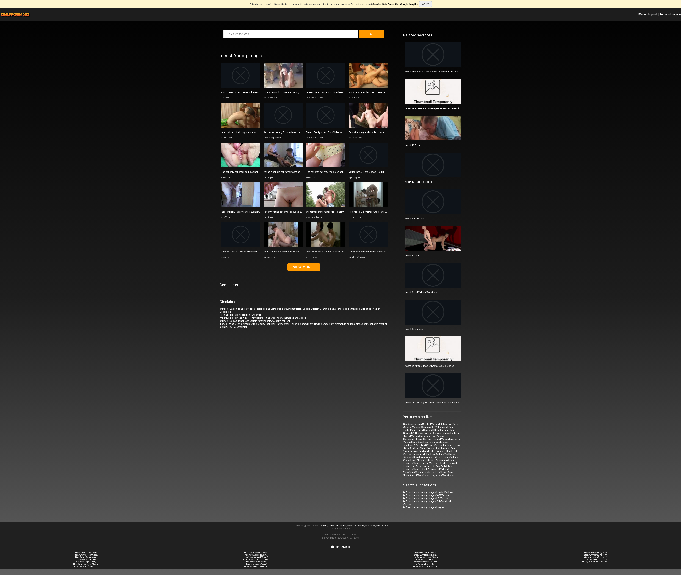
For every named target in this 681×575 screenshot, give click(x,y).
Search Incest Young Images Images (424, 507)
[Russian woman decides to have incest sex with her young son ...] (368, 87)
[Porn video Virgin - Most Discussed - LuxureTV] (368, 126)
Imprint (652, 14)
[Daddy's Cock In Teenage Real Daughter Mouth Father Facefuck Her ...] (240, 246)
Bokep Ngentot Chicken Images (433, 433)
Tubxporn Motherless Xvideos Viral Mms (433, 454)
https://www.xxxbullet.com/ (255, 555)
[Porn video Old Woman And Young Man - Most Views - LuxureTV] (283, 87)
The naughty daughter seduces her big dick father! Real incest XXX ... (257, 171)
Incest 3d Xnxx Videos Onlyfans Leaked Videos (429, 365)
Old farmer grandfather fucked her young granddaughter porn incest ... (343, 211)
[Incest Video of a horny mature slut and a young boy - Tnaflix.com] (240, 126)
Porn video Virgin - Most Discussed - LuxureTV (373, 132)
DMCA (642, 14)
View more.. (304, 267)
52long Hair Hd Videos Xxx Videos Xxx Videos (431, 435)
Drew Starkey (411, 448)
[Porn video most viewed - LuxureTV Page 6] (325, 246)
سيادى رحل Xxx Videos (442, 475)
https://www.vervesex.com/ (255, 552)
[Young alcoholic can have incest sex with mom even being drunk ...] (283, 166)
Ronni (450, 472)
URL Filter (370, 525)
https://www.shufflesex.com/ (86, 566)
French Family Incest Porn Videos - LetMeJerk (330, 132)
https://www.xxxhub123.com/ (255, 557)
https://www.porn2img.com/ (595, 555)
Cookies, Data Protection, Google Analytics (395, 4)
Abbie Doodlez (428, 448)
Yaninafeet (428, 466)
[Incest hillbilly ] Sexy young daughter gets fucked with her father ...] (240, 206)
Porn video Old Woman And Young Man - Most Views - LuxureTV (297, 92)
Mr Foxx (417, 466)
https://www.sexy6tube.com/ (425, 552)
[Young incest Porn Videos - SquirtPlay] (368, 166)
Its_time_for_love (452, 445)
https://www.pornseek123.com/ (425, 557)
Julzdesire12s (410, 445)
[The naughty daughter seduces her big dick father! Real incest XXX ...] (240, 166)
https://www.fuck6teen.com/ (425, 555)
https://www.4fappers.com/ (86, 552)
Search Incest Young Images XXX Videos (427, 495)
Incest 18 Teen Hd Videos (418, 181)
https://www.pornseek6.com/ (425, 559)
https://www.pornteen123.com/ (425, 562)
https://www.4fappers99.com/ (86, 555)
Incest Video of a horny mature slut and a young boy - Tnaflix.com (255, 132)
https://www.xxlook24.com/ (256, 564)
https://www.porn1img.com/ (595, 552)
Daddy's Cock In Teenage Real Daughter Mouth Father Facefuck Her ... (257, 251)
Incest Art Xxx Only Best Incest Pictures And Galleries (433, 402)
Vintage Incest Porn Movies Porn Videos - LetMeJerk (376, 251)
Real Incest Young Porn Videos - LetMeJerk (286, 132)
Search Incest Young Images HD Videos (426, 498)
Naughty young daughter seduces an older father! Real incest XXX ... (299, 211)
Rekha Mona (409, 430)
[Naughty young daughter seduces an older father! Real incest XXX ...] (283, 206)
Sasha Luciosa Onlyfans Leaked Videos (423, 451)
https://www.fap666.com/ (85, 562)
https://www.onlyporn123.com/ (425, 566)
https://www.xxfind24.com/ (256, 562)
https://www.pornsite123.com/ (85, 564)
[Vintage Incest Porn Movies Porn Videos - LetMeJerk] (368, 246)
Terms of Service (670, 14)
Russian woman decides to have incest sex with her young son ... (382, 92)
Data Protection (355, 525)
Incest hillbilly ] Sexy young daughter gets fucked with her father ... (255, 211)
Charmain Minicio (425, 460)
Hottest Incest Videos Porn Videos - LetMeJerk (331, 92)
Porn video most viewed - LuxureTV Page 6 (329, 251)
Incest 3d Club (412, 255)
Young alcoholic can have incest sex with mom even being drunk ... (298, 171)
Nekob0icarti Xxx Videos (416, 475)
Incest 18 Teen (412, 145)
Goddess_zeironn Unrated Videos (421, 423)
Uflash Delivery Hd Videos (434, 469)
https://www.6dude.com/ (86, 559)
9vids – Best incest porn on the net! (240, 92)
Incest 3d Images (414, 329)
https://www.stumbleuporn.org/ (595, 562)
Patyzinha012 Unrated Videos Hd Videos (424, 472)
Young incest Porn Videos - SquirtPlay (368, 171)
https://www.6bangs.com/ (85, 557)
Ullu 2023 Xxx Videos (431, 445)
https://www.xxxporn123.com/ (255, 559)
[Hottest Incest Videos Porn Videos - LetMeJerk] (325, 87)
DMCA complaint (238, 326)
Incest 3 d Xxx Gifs (414, 218)
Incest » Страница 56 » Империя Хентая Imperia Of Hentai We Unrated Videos (446, 108)
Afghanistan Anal (446, 448)
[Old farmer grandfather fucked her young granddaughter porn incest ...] (325, 206)
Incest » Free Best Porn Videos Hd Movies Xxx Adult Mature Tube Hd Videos (445, 71)
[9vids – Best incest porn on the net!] (240, 87)
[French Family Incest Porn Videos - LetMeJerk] (325, 126)
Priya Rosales (425, 430)
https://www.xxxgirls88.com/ (255, 566)
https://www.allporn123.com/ (425, 564)
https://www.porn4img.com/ (595, 559)
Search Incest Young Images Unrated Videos (429, 492)
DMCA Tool (382, 525)
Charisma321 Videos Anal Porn (437, 427)
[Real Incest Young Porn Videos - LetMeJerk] (283, 126)
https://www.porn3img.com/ (595, 557)
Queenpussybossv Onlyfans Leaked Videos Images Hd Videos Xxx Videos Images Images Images (432, 441)
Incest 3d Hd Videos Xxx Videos (421, 292)
